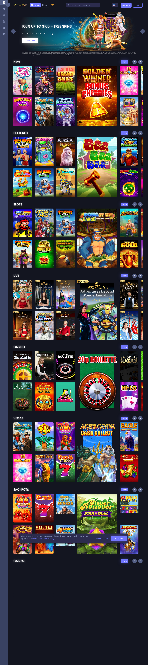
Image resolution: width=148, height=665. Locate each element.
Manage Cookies (101, 538)
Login (138, 5)
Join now (126, 5)
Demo (22, 79)
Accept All (119, 538)
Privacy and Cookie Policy (43, 538)
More (125, 62)
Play (23, 74)
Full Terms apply (70, 55)
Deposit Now (30, 40)
